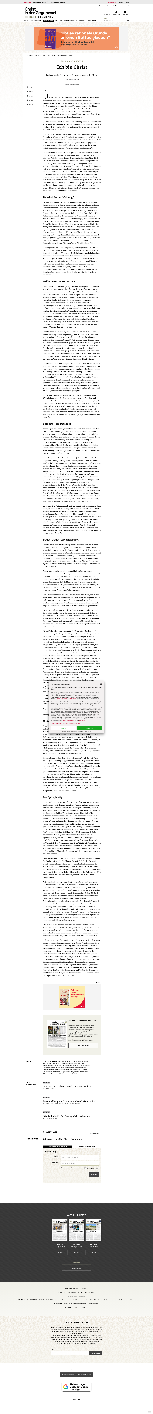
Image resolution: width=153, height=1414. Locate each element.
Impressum (93, 1369)
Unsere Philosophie (124, 5)
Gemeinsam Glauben (103, 1300)
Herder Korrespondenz (64, 1300)
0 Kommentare (75, 84)
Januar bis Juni (51, 55)
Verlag (121, 2)
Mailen (31, 104)
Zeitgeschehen (36, 21)
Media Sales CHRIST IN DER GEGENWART (34, 1300)
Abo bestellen (76, 1268)
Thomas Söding (73, 79)
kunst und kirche (130, 1300)
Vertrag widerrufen (68, 1375)
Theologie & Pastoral (58, 2)
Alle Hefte (76, 1262)
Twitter (86, 1308)
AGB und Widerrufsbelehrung (64, 1369)
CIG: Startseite (29, 55)
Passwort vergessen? (66, 1168)
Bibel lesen (121, 1300)
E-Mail (56, 1156)
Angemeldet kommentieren (57, 1147)
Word (30, 87)
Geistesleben (48, 21)
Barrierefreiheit (85, 1369)
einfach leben (75, 1300)
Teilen (31, 96)
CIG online (30, 17)
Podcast (82, 21)
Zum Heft (60, 1252)
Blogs (75, 1296)
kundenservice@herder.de (79, 1303)
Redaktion (115, 5)
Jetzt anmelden (95, 1353)
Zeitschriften (112, 2)
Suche (105, 18)
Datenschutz (76, 1369)
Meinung (58, 21)
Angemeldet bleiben (93, 1168)
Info (127, 2)
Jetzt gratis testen (83, 1045)
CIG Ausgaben (45, 17)
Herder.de (27, 2)
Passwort (55, 1162)
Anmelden (94, 1174)
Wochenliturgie (70, 21)
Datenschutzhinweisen (88, 1343)
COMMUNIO (93, 1300)
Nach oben (76, 1399)
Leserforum (92, 21)
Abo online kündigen (93, 1303)
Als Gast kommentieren (86, 1147)
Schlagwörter (82, 1296)
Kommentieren (94, 1133)
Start (26, 21)
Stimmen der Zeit (84, 1300)
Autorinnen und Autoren (105, 5)
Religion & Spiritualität (41, 2)
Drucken (31, 92)
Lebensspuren (113, 1300)
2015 (44, 55)
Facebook (78, 1308)
